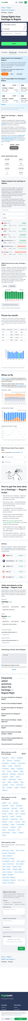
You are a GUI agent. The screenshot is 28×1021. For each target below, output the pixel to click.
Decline (7, 1019)
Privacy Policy (17, 1009)
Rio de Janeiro (21, 763)
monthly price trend (8, 522)
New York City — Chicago (8, 858)
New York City (20, 785)
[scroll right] (25, 295)
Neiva (23, 822)
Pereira (12, 805)
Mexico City (21, 774)
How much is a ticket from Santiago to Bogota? (11, 727)
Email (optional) (6, 927)
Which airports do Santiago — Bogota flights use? (11, 720)
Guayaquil (9, 787)
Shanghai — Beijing (17, 869)
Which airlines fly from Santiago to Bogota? (10, 714)
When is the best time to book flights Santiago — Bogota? (11, 733)
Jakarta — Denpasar (7, 872)
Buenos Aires (5, 758)
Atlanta (20, 779)
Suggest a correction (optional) (9, 918)
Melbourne (4, 790)
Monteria (11, 813)
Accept (20, 1019)
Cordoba (16, 787)
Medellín (4, 803)
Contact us (3, 1007)
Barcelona (23, 787)
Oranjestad (13, 827)
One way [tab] (5, 286)
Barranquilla (5, 805)
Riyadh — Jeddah (6, 869)
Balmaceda (5, 774)
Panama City (18, 766)
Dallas (21, 782)
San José (17, 822)
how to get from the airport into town (13, 137)
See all (23, 753)
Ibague (12, 824)
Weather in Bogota (5, 378)
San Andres (14, 808)
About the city (5, 606)
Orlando (12, 816)
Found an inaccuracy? (21, 678)
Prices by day (13, 52)
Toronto (12, 785)
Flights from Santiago (7, 10)
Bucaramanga (5, 808)
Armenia (4, 813)
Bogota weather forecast (7, 138)
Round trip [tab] (12, 286)
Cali (9, 803)
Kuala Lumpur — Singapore (8, 877)
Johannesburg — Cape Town (9, 880)
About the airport (5, 634)
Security (15, 1007)
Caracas (14, 832)
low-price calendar (9, 140)
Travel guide (3, 1009)
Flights (9, 8)
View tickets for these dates (10, 305)
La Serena (13, 763)
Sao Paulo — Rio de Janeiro (8, 853)
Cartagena (15, 803)
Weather (23, 606)
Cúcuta (21, 808)
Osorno (17, 776)
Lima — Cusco (21, 880)
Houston (4, 779)
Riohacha (4, 822)
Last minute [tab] (19, 74)
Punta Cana (5, 827)
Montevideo (13, 774)
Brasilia (9, 782)
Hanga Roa (5, 776)
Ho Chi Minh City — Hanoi (8, 861)
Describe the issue (7, 907)
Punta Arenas (5, 768)
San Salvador (5, 824)
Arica (3, 771)
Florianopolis (20, 768)
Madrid (12, 768)
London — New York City (8, 864)
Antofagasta (20, 758)
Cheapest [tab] (4, 74)
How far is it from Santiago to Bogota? (11, 703)
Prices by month (22, 52)
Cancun (11, 822)
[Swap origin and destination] (25, 27)
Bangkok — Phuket (17, 866)
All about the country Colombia (9, 624)
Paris (3, 787)
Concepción (17, 760)
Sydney (12, 776)
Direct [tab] (11, 74)
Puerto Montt (5, 763)
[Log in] (25, 2)
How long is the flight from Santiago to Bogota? (11, 698)
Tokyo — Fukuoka (6, 866)
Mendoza (15, 771)
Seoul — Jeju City (20, 850)
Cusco (3, 782)
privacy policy (18, 1015)
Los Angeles (5, 785)
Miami (21, 771)
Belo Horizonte (12, 779)
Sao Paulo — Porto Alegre (8, 882)
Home (3, 8)
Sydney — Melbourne (7, 856)
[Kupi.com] (4, 2)
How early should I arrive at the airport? (12, 744)
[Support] (16, 2)
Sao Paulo (9, 760)
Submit (21, 948)
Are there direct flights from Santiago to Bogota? (12, 708)
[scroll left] (2, 295)
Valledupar (21, 832)
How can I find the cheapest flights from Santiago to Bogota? (12, 739)
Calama (13, 758)
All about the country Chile (8, 609)
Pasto (21, 819)
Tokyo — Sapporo (21, 861)
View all (3, 104)
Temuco (9, 771)
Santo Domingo (6, 832)
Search (14, 43)
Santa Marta (19, 805)
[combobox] (14, 458)
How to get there (15, 606)
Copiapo (10, 766)
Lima (3, 760)
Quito (16, 813)
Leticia (19, 827)
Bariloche (16, 782)
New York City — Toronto (8, 850)
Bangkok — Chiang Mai (7, 874)
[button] (6, 296)
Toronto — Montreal (18, 872)
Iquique (4, 766)
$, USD (21, 2)
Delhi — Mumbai (20, 864)
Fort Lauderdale (20, 824)
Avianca (9, 548)
